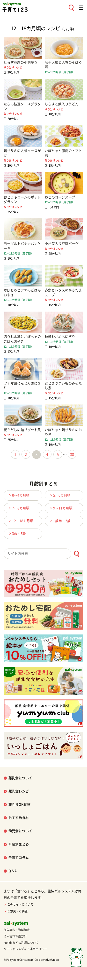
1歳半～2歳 (62, 521)
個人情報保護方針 (15, 936)
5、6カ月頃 (62, 495)
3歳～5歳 (19, 533)
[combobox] (43, 554)
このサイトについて (20, 904)
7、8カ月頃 (20, 508)
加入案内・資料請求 (17, 929)
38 (72, 454)
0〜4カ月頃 (20, 495)
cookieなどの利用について (21, 942)
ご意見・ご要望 (17, 911)
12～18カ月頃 (22, 521)
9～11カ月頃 (62, 508)
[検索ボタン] (76, 554)
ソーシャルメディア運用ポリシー (25, 948)
